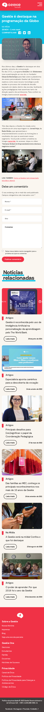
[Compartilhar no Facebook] (19, 32)
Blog (4, 633)
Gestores (6, 647)
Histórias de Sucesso (11, 662)
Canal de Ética (8, 672)
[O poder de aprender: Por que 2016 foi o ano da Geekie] (22, 566)
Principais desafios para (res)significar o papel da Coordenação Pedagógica (20, 433)
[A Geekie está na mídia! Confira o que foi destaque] (22, 516)
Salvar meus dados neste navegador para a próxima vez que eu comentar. (20, 252)
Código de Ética (9, 687)
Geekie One (8, 643)
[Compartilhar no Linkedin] (29, 32)
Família (5, 655)
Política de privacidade (10, 701)
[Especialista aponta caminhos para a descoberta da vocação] (22, 358)
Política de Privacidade (11, 676)
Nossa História (8, 625)
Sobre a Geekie (10, 621)
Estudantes (7, 651)
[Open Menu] (39, 4)
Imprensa (6, 629)
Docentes (6, 658)
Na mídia (6, 26)
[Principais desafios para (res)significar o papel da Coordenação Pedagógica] (22, 409)
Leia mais (10, 339)
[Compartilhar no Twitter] (24, 32)
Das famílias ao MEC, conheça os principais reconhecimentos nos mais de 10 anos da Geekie (23, 487)
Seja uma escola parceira (12, 637)
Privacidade (8, 668)
